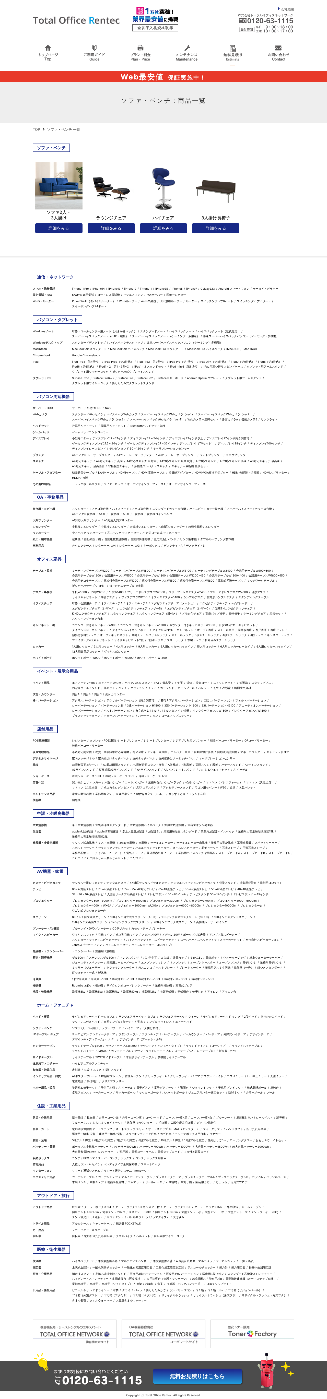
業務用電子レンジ (271, 962)
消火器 (163, 1122)
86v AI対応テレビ (83, 889)
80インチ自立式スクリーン (89, 917)
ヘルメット (143, 1236)
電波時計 (77, 1081)
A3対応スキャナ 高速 (233, 461)
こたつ (76, 858)
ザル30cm (78, 957)
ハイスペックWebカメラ (122, 414)
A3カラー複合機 (133, 514)
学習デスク (108, 597)
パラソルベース (276, 1177)
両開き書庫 (245, 630)
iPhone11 (146, 288)
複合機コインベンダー (161, 514)
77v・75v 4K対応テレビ (139, 889)
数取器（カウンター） (141, 1122)
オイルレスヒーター (185, 848)
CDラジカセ (120, 928)
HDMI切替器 (80, 477)
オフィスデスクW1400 (165, 597)
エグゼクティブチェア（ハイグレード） (225, 603)
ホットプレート (166, 967)
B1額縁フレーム (111, 1076)
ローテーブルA (183, 1051)
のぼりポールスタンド (86, 688)
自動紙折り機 (92, 539)
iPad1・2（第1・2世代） (115, 366)
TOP (36, 129)
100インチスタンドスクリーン (233, 917)
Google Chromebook (86, 355)
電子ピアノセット (165, 1087)
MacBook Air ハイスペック (127, 349)
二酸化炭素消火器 (182, 1122)
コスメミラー (235, 1076)
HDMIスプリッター (275, 472)
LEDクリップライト (219, 1284)
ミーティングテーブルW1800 (131, 570)
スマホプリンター (237, 455)
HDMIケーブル (128, 472)
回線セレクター (176, 295)
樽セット (109, 688)
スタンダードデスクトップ (89, 342)
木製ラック (194, 640)
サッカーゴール (149, 1092)
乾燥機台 (183, 991)
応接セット (277, 613)
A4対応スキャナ (82, 461)
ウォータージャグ (234, 957)
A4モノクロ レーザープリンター (92, 455)
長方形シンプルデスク (221, 597)
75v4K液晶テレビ (109, 889)
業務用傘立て (103, 794)
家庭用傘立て (124, 794)
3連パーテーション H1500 (144, 705)
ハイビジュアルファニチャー (90, 1063)
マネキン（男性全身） (260, 782)
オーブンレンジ (229, 962)
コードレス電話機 (108, 295)
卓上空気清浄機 (82, 825)
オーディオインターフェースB (188, 484)
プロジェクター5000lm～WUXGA (136, 905)
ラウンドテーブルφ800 (87, 1046)
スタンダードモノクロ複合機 (90, 509)
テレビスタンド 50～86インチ (166, 894)
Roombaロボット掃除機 (87, 985)
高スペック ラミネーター (123, 533)
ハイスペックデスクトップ (126, 342)
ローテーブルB (206, 1051)
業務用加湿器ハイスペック (218, 831)
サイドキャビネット (84, 597)
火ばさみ (178, 1217)
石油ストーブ (230, 848)
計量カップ (180, 957)
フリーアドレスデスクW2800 (229, 592)
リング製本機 (188, 539)
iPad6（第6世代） (84, 366)
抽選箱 (243, 683)
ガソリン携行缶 (206, 1122)
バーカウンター (192, 1034)
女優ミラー (277, 1076)
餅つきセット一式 (83, 972)
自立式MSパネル (146, 710)
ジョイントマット (203, 1087)
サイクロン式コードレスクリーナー (129, 985)
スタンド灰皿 (197, 794)
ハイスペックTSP (83, 1261)
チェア (152, 688)
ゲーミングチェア (254, 613)
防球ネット (235, 1092)
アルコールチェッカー (202, 1267)
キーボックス (151, 545)
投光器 (91, 1117)
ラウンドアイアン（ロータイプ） (207, 1046)
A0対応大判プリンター (118, 520)
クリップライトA (156, 1076)
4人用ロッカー (125, 646)
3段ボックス (155, 640)
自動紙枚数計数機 (115, 539)
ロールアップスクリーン (176, 716)
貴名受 (166, 683)
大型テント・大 (238, 1212)
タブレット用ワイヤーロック (90, 371)
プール (270, 1092)
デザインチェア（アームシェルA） (94, 1039)
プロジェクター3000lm (131, 900)
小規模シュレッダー (84, 526)
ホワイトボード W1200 (119, 658)
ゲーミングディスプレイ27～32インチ (151, 443)
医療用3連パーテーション (146, 1274)
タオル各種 (79, 1300)
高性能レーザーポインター (213, 922)
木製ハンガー (112, 782)
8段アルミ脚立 (147, 1140)
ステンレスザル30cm (102, 957)
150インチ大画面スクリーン (90, 922)
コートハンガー (135, 782)
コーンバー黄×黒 (176, 1117)
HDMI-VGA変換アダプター (211, 472)
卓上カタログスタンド (118, 787)
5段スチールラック (207, 635)
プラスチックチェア (168, 1177)
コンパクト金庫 (180, 752)
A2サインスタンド (256, 765)
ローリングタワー (241, 1140)
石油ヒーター (210, 848)
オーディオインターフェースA (146, 484)
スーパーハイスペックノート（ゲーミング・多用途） (166, 336)
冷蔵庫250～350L (176, 979)
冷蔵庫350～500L (203, 979)
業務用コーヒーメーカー (122, 962)
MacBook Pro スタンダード (166, 349)
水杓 (116, 1290)
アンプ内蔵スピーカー (223, 934)
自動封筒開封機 (140, 539)
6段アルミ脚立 (103, 1140)
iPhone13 (114, 288)
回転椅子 (234, 613)
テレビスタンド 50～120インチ (129, 448)
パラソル (257, 1177)
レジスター (79, 740)
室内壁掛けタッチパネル (113, 758)
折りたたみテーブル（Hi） (89, 585)
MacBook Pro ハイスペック (205, 349)
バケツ (138, 1290)
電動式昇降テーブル (230, 580)
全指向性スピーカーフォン (262, 940)
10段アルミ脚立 (171, 1140)
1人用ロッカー (81, 646)
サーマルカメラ (226, 1261)
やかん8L (196, 957)
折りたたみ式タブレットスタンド (133, 371)
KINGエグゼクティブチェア (89, 613)
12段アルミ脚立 (194, 1140)
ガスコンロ (145, 967)
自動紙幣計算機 (204, 752)
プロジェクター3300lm (164, 900)
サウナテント (115, 1217)
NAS (108, 408)
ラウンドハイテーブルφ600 (90, 1051)
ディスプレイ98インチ (232, 443)
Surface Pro (125, 378)
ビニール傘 (79, 1290)
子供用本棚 (108, 1087)
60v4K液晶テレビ (196, 889)
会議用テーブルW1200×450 (187, 575)
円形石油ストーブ (253, 848)
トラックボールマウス (86, 484)
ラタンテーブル (128, 1034)
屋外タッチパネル (144, 758)
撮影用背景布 (248, 883)
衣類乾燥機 (167, 991)
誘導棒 (280, 1117)
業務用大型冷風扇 (222, 842)
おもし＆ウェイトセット (214, 769)
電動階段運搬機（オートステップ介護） (251, 1278)
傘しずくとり (177, 794)
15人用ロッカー (207, 646)
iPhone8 (177, 288)
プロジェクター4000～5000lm (237, 900)
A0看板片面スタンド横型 (148, 765)
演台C (98, 694)
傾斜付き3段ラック (84, 635)
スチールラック (181, 635)
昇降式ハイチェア (235, 1034)
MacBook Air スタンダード (89, 349)
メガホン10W (150, 934)
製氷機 (102, 972)
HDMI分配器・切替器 (245, 472)
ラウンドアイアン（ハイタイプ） (161, 1046)
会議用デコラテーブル (86, 580)
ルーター (191, 301)
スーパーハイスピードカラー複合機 (249, 509)
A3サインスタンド (83, 769)
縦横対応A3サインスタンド (116, 769)
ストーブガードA (229, 853)
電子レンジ (249, 962)
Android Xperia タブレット (204, 378)
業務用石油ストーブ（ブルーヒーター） (97, 853)
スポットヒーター (83, 848)
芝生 (216, 688)
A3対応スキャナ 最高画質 (88, 466)
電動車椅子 (79, 1284)
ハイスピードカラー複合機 (206, 509)
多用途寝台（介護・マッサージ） (168, 1278)
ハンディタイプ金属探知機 (120, 1164)
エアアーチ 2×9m (109, 683)
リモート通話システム (86, 1170)
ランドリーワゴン (180, 1290)
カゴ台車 (165, 1134)
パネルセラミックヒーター (152, 848)
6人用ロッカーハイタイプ (272, 646)
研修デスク (258, 592)
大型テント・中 (214, 1212)
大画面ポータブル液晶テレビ (125, 894)
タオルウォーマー (101, 1300)
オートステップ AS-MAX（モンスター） (173, 1129)
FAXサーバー (155, 295)
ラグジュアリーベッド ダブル (137, 1016)
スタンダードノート (153, 331)
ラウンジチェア (111, 1028)
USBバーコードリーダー (225, 740)
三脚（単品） (247, 1261)
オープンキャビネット (114, 635)
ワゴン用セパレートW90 (210, 787)
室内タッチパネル (83, 758)
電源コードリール (143, 1152)
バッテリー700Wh (151, 1146)
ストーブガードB (254, 853)
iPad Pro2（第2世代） (151, 361)
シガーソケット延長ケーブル (90, 1230)
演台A (75, 694)
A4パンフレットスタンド (179, 769)
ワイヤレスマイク (83, 934)
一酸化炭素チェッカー (106, 1267)
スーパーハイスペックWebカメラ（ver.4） (157, 419)
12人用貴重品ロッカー (86, 651)
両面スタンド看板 (206, 765)
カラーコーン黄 (132, 1117)
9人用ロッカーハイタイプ (176, 646)
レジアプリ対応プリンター (189, 740)
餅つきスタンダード (270, 967)
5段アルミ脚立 (81, 1140)
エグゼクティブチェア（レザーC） (189, 608)
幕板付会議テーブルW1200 (121, 580)
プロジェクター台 (251, 905)
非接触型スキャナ (119, 466)
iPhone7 (191, 288)
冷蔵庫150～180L (149, 979)
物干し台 (198, 991)
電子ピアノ (143, 1087)
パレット (203, 688)
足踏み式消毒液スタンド (110, 1274)
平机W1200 (97, 592)
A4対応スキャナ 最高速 (141, 461)
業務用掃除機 (163, 985)
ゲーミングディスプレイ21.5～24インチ (97, 443)
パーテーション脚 (112, 705)
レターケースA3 (129, 545)
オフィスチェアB (136, 603)
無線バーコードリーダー (87, 745)
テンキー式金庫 (157, 752)
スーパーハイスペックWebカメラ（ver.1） (167, 414)
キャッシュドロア (277, 752)
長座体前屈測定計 (260, 1267)
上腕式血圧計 (80, 1267)
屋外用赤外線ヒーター (161, 853)
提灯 (189, 683)
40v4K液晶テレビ (248, 889)
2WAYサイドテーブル (108, 1057)
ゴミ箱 (199, 1290)
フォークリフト (213, 1129)
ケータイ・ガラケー (265, 288)
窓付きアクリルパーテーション (180, 700)
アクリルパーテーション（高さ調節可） (132, 700)
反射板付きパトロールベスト (254, 1117)
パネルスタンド (170, 710)
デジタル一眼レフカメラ (87, 883)
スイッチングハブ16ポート (254, 301)
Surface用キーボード (170, 378)
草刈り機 (186, 1182)
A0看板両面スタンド (116, 765)
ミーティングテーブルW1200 (90, 570)
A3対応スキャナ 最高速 (265, 461)
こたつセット (138, 858)
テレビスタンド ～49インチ (250, 894)
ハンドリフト (234, 1129)
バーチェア (213, 1034)
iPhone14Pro (80, 288)
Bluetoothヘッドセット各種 (147, 426)
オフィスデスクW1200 (133, 597)
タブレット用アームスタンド (265, 366)
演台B (86, 694)
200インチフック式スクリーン (173, 922)
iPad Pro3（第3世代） (118, 361)
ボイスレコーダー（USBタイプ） (153, 945)
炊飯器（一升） (244, 967)
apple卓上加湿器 (83, 831)
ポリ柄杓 (171, 1182)
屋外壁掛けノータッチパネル (177, 758)
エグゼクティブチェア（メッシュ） (173, 603)
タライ (126, 1290)
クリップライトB (181, 1076)
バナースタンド (231, 765)
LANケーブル (106, 472)
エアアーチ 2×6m (83, 683)
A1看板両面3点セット (85, 765)
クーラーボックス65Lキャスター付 (137, 1207)
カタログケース (82, 545)
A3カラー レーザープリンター (177, 455)
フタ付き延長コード (196, 1152)
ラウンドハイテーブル (246, 1046)
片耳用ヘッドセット (84, 426)
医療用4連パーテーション (182, 1274)
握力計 (223, 1267)
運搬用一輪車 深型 (83, 1134)
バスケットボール (173, 1092)
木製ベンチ (79, 1182)
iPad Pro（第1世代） (182, 361)
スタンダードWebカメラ (87, 414)
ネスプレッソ (178, 962)
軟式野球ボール (257, 1087)
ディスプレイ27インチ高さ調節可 (228, 438)
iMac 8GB (232, 349)
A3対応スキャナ (206, 461)
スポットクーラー (266, 842)
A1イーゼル (240, 769)
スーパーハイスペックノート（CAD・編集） (100, 336)
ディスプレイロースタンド (89, 448)
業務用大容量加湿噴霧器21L (90, 836)
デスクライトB (195, 545)
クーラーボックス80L (177, 1207)
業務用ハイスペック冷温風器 (196, 853)
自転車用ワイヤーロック (169, 1236)
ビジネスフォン (133, 295)
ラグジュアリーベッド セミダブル (93, 1016)
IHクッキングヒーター (121, 967)
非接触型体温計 (162, 1261)
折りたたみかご (156, 1290)
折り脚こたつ (227, 1051)
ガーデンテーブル (83, 1177)
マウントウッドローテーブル (152, 1051)
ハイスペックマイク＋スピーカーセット (151, 940)
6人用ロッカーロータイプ (236, 646)
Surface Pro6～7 (103, 378)
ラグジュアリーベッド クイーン (179, 1016)
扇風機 (142, 842)
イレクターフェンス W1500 (210, 710)
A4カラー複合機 (109, 514)
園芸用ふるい (203, 1182)
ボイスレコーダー (117, 945)
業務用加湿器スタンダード (180, 831)
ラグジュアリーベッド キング (221, 1016)
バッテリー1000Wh (179, 1146)
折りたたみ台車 (256, 1129)
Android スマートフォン (233, 288)
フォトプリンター (211, 455)
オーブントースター (203, 962)
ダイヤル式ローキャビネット (90, 630)
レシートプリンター (156, 740)
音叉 (160, 1284)
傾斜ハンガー (193, 782)
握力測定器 (238, 1267)
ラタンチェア (150, 1034)
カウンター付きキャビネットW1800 (192, 625)
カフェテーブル (121, 1051)
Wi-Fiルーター (128, 301)
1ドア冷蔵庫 (79, 979)
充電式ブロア (184, 985)
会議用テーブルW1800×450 (267, 575)
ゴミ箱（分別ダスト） (86, 1295)
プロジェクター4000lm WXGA (91, 905)
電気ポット (213, 957)
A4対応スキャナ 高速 (109, 461)
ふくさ (97, 1070)
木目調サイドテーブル (140, 1057)
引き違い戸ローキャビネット (237, 625)
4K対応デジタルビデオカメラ (148, 883)
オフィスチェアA (111, 603)
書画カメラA (230, 419)
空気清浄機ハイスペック (145, 825)
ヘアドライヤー (99, 1290)
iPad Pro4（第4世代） (86, 361)
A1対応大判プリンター (86, 520)
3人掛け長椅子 (152, 1028)
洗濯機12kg (149, 991)
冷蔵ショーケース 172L (153, 776)
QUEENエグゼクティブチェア (234, 608)
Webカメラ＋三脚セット (203, 419)
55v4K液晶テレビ (222, 889)
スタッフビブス (261, 683)
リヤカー (215, 1134)
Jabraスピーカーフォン (87, 945)
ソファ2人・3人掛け (85, 1028)
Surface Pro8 (80, 378)
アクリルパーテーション (87, 700)
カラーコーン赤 (109, 1117)
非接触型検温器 (108, 1261)
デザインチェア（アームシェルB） (142, 1039)
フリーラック (175, 640)
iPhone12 (130, 288)
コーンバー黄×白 (201, 1117)
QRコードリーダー (256, 740)
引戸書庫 (261, 630)
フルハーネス (80, 1122)
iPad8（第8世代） (270, 361)
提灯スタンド (113, 1070)
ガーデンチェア (108, 1177)
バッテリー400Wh (124, 1146)
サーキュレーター (161, 842)
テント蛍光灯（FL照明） (87, 1217)
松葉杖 (149, 1284)
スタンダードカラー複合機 (169, 509)
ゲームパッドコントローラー (90, 432)
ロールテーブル (251, 1207)
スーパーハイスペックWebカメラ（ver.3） (99, 419)
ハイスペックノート (181, 331)
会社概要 (287, 9)
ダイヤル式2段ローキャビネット (172, 630)
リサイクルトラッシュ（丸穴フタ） (264, 1295)
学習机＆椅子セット (84, 1087)
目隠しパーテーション (218, 700)
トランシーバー (82, 951)
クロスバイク (124, 1236)
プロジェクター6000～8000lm (181, 905)
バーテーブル (170, 1034)
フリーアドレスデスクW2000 (146, 592)
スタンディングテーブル (253, 597)
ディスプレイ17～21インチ (109, 438)
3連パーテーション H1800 (181, 705)
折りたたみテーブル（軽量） (127, 585)
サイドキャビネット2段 (129, 640)
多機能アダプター (180, 472)
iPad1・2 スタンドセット (150, 366)
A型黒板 (187, 765)
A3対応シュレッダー (172, 526)
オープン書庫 (205, 630)
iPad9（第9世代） (242, 361)
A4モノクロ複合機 (83, 514)
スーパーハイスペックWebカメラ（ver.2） (225, 414)
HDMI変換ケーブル (153, 472)
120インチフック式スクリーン (130, 922)
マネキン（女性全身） (86, 787)
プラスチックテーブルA (200, 1177)
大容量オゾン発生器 (200, 825)
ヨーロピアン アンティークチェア (93, 1034)
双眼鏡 (76, 1207)
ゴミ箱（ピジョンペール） (245, 1290)
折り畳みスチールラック (220, 640)
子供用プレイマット (230, 1087)
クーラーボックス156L (208, 1207)
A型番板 (173, 765)
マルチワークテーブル (261, 580)
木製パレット (247, 787)
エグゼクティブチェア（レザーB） (142, 608)
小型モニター (80, 438)
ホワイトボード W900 (86, 658)
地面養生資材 (242, 688)
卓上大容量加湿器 (133, 831)
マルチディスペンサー (135, 1261)
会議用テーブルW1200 (86, 575)
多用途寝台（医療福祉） (127, 1278)
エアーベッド (183, 1022)
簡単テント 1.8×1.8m (85, 1212)
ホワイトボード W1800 (152, 658)
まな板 (165, 957)
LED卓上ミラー (257, 1076)
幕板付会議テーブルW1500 (159, 580)
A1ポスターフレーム (85, 1076)
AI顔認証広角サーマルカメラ (194, 1261)
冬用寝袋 (232, 1207)
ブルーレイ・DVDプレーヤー (90, 928)
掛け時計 (92, 1081)
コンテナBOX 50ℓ (83, 1158)
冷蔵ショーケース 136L (120, 776)
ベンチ (123, 688)
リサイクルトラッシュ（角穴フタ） (215, 1295)
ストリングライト (224, 683)
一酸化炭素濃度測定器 (138, 1267)
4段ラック (161, 635)
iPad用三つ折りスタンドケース (223, 366)
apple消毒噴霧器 (108, 831)
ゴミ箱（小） (215, 1290)
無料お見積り (197, 1376)
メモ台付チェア (192, 613)
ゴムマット (135, 1182)
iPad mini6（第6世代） (185, 366)
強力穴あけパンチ (165, 539)
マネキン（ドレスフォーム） (224, 782)
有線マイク (105, 934)
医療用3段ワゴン (213, 1274)
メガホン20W (171, 934)
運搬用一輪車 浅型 (110, 1134)
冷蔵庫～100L (100, 979)
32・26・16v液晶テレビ (87, 894)
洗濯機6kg (96, 991)
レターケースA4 (105, 545)
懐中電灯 (77, 1117)
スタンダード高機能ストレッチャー (249, 1274)
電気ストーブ (134, 853)
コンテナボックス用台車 (190, 1134)
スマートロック (150, 1164)
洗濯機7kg (113, 991)
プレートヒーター (190, 967)
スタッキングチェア (123, 613)
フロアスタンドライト (209, 1076)
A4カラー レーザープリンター (135, 455)
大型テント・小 (191, 1212)
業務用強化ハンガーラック (165, 782)
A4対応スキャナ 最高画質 (176, 461)
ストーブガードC (279, 853)
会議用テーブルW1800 (151, 575)
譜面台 (184, 1087)
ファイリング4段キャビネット (91, 640)
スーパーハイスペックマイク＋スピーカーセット (211, 940)
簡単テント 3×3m (140, 1212)
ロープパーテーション (86, 710)
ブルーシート (224, 1117)
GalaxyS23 (208, 288)
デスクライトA (173, 545)
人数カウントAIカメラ (86, 1164)
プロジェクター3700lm (198, 900)
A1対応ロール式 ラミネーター (161, 533)
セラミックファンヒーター (115, 848)
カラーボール (254, 1092)
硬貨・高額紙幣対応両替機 (112, 752)
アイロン (212, 991)
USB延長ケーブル (83, 472)
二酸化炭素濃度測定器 (170, 1267)
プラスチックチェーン (86, 716)
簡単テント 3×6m (166, 1212)
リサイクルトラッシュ (175, 1295)
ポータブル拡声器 (194, 934)
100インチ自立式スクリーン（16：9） (186, 917)
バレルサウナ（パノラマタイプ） (148, 1217)
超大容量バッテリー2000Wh (250, 1146)
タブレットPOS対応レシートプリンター (115, 740)
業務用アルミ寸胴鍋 (217, 967)
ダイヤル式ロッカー (116, 651)
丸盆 (87, 1070)
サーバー (77, 408)
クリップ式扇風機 (83, 842)
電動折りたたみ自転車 (98, 1236)
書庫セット (277, 630)
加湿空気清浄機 (174, 825)
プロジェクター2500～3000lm (92, 900)
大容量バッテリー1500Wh (212, 1146)
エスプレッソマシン (153, 962)
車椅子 (94, 1284)
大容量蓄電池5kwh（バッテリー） (94, 1152)
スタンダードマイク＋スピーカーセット (97, 940)
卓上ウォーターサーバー (264, 957)
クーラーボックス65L (98, 1207)
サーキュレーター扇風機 (192, 842)
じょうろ (221, 1182)
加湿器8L (154, 831)
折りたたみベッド (272, 1016)
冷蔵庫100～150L (123, 979)
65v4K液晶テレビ (169, 889)
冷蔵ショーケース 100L (87, 776)
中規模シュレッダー (113, 526)
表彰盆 (226, 688)
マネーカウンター (251, 752)
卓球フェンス (80, 1092)
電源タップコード (169, 1152)
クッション (138, 688)
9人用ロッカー (147, 646)
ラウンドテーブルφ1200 (121, 1046)
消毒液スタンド (82, 1274)
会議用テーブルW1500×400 (227, 575)
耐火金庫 (138, 752)
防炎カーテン (133, 1076)
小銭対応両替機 (82, 752)
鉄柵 (186, 710)
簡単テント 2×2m (113, 1212)
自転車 (76, 1236)
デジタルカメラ (116, 883)
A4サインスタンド (148, 769)
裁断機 (76, 539)
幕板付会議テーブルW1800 (197, 580)
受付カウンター (115, 694)
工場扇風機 (244, 842)
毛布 (140, 1022)
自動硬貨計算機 (227, 752)
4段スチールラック (235, 635)
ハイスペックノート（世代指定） (219, 331)
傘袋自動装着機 (82, 794)
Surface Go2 (145, 378)
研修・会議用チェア (84, 603)
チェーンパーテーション (119, 716)
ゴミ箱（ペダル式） (145, 1295)
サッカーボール (125, 1092)
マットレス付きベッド (86, 1022)
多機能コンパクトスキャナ (151, 466)
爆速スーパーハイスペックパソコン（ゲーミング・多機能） (241, 336)
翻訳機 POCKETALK (128, 1223)
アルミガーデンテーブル (136, 1177)
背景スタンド (227, 883)
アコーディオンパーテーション (258, 705)
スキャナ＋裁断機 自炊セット (190, 466)
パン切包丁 (150, 957)
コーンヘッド (153, 1117)
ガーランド (167, 688)
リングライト (269, 419)
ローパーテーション (84, 705)
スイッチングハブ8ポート (217, 301)
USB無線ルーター (171, 301)
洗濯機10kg (130, 991)
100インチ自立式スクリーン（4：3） (134, 917)
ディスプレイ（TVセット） (197, 443)
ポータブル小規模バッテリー (90, 1146)
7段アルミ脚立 (125, 1140)
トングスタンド (129, 957)
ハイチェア (132, 1028)
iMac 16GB (250, 349)
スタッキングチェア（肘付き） (159, 613)
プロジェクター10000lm (221, 905)
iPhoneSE (161, 288)
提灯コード (203, 683)
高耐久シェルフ (141, 635)
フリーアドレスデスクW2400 (187, 592)
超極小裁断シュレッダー (203, 526)
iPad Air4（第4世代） (213, 361)
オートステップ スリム (130, 1129)
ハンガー (95, 782)
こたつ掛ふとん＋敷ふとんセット (105, 858)
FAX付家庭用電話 (83, 295)
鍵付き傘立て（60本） (150, 794)
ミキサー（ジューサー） (87, 967)
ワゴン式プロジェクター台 (89, 910)
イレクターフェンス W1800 (249, 710)
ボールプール (186, 688)
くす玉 (178, 683)
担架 (139, 1284)
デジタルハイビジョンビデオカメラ (193, 883)
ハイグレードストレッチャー (90, 1278)
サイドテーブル (82, 1057)
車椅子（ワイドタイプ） (117, 1284)
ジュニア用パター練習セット (206, 1092)
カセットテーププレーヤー (148, 928)
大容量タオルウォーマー (131, 1300)
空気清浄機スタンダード (110, 825)
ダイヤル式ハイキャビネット (130, 630)
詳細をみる (59, 228)
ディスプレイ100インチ (265, 443)
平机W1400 (116, 592)
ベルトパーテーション (118, 710)
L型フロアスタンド (147, 787)
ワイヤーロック (113, 484)
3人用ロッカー (103, 646)
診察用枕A (198, 1278)
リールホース (153, 1182)
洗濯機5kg (79, 991)
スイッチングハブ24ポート (89, 306)
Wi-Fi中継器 (148, 301)
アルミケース (80, 1223)
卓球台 (274, 1087)
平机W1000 (79, 592)
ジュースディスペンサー (87, 962)
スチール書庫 (225, 630)
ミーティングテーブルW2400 (213, 570)
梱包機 (76, 800)
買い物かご (79, 782)
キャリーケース (102, 1223)
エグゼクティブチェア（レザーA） (94, 608)
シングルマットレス (159, 1022)
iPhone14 (98, 288)
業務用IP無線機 (105, 951)
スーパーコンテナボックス (115, 1158)
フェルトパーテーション (250, 700)
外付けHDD (94, 408)
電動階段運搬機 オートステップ (92, 1129)
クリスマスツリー (113, 1081)
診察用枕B (215, 1278)
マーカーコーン (102, 1092)
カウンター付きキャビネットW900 (94, 625)
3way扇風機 (127, 842)
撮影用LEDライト (271, 883)
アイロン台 (229, 991)
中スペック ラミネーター (88, 533)
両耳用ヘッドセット (113, 426)
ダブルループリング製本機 (217, 539)
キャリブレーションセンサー (171, 448)
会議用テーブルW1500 (118, 575)
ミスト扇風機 (107, 842)
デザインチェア (259, 1034)
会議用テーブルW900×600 (253, 570)
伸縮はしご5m (217, 1140)
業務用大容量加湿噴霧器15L (256, 831)
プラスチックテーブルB (233, 1177)
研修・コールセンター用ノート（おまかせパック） (104, 331)
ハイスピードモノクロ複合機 (130, 509)
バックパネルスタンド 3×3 (142, 683)
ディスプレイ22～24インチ (147, 438)
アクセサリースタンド (177, 787)
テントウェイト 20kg (264, 1212)
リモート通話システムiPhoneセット (126, 1170)
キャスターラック (278, 635)
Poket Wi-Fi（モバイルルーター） (93, 301)
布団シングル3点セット (119, 1022)
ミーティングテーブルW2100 (172, 570)
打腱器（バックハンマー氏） (185, 1284)
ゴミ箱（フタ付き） (116, 1295)
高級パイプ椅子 (215, 613)
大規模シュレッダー (142, 526)
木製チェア (97, 1182)
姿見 (232, 787)
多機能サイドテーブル (172, 1057)
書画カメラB (249, 419)
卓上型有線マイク (127, 934)
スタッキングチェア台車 (87, 618)
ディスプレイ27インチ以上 (186, 438)
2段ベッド (250, 1016)
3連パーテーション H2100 (218, 705)
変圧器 (124, 1152)
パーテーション (148, 716)
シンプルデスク (193, 597)
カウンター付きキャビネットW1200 (143, 625)
